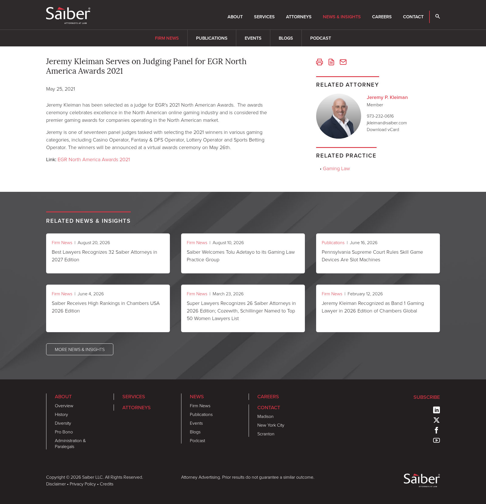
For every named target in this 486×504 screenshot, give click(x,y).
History (61, 414)
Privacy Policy (83, 484)
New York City (270, 425)
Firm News (167, 38)
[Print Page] (319, 63)
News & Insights (342, 17)
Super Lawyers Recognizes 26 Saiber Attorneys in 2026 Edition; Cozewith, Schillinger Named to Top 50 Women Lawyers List (241, 310)
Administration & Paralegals (70, 443)
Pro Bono (64, 432)
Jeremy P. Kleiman (387, 97)
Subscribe (426, 397)
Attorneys (299, 17)
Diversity (63, 423)
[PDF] (331, 63)
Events (253, 38)
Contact (413, 17)
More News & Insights (80, 349)
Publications (212, 38)
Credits (106, 484)
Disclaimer (56, 484)
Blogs (286, 38)
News (197, 396)
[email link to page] (343, 63)
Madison (265, 416)
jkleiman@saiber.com (387, 123)
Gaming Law (336, 168)
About (235, 17)
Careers (382, 17)
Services (264, 17)
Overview (64, 405)
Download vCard (383, 129)
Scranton (265, 434)
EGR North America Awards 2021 (94, 159)
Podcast (320, 38)
